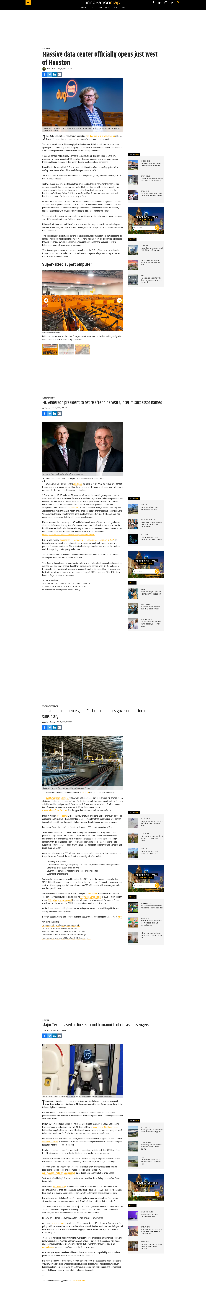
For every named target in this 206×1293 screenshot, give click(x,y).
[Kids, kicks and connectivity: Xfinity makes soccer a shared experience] (133, 907)
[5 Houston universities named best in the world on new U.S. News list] (133, 180)
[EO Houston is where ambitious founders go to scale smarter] (133, 608)
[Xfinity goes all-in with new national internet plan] (133, 1216)
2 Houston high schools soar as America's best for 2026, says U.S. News (151, 1162)
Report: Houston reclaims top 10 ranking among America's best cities (151, 262)
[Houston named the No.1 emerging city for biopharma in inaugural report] (133, 823)
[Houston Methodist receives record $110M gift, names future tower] (133, 250)
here (120, 916)
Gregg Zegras (62, 815)
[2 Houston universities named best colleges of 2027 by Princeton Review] (133, 838)
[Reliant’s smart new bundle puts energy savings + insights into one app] (133, 937)
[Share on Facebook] (44, 74)
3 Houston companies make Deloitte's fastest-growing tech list (151, 538)
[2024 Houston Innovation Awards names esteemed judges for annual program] (133, 524)
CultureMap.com (78, 1280)
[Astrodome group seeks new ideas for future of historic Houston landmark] (133, 1146)
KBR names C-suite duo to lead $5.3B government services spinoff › (61, 925)
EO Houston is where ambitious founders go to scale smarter (150, 608)
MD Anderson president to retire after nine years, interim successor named (102, 402)
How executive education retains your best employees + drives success (151, 624)
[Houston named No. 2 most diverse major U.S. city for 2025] (133, 853)
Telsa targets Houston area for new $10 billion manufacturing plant (152, 1131)
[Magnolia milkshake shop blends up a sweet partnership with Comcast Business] (133, 922)
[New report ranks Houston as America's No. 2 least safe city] (133, 509)
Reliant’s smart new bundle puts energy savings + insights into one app (151, 935)
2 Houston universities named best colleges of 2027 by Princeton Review (152, 838)
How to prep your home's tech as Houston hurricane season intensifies (151, 1246)
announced (77, 484)
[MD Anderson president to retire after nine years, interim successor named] (82, 449)
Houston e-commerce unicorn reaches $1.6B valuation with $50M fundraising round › (66, 938)
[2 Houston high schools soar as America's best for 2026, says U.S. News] (133, 1161)
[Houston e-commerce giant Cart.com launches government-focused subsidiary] (82, 763)
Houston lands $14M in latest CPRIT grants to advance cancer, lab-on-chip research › (66, 583)
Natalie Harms (51, 69)
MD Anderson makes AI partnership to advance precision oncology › (61, 590)
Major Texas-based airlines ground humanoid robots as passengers (95, 1025)
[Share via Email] (59, 74)
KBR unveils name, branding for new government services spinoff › (61, 928)
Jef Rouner (46, 408)
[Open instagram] (166, 2)
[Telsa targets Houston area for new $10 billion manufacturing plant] (133, 1131)
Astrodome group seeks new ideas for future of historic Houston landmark (151, 1147)
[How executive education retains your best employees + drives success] (133, 623)
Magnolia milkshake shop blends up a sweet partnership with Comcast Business (151, 923)
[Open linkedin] (172, 2)
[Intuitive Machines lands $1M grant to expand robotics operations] (133, 165)
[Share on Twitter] (49, 74)
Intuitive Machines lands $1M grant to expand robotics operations (151, 164)
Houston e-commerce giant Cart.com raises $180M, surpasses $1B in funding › (64, 935)
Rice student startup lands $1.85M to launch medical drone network (151, 194)
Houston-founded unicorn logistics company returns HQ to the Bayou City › (63, 931)
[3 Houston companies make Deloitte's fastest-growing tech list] (133, 539)
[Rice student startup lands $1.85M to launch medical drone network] (133, 195)
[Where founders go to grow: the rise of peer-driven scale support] (133, 593)
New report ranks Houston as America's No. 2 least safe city (150, 508)
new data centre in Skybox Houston (100, 136)
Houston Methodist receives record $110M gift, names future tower (152, 249)
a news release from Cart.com (54, 810)
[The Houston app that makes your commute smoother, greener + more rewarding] (133, 1231)
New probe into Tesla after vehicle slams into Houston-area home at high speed (151, 280)
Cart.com (85, 792)
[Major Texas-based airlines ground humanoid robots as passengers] (82, 1071)
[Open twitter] (159, 2)
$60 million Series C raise (90, 896)
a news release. (72, 507)
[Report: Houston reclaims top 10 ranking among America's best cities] (133, 265)
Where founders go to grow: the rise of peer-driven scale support (151, 593)
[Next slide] (119, 300)
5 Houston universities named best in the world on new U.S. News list (152, 179)
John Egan (45, 1030)
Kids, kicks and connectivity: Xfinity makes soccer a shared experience (152, 907)
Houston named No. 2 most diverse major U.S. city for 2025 (150, 852)
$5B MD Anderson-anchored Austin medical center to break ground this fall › (64, 586)
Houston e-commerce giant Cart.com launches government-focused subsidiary (96, 714)
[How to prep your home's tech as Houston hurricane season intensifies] (133, 1246)
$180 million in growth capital (60, 900)
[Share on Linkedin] (54, 74)
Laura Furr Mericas (48, 722)
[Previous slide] (46, 300)
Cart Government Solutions (57, 798)
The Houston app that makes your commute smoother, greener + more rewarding (151, 1231)
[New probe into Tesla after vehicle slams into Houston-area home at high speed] (133, 280)
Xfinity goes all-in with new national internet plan (149, 1215)
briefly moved (91, 893)
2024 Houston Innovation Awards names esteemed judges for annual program (151, 524)
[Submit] (178, 2)
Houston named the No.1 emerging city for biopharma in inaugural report (152, 823)
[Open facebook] (153, 2)
